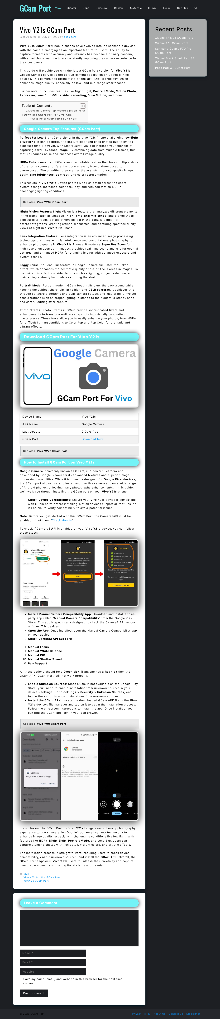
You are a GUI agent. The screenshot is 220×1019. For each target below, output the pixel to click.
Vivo (58, 8)
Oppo (86, 8)
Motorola (136, 8)
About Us (160, 1013)
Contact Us (176, 1013)
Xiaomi (71, 8)
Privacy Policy (141, 1013)
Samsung (102, 8)
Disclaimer (193, 1013)
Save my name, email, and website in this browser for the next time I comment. (73, 981)
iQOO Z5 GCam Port (36, 880)
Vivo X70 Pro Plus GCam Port (42, 877)
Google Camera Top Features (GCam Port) (57, 110)
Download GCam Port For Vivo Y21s (48, 114)
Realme (119, 8)
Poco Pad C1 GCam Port (172, 67)
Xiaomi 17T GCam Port (171, 43)
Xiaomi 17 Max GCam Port (174, 37)
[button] (195, 8)
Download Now (93, 439)
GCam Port (35, 8)
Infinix (152, 8)
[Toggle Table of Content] (81, 106)
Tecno (167, 8)
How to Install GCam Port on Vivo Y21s (53, 118)
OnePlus (182, 8)
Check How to (62, 520)
